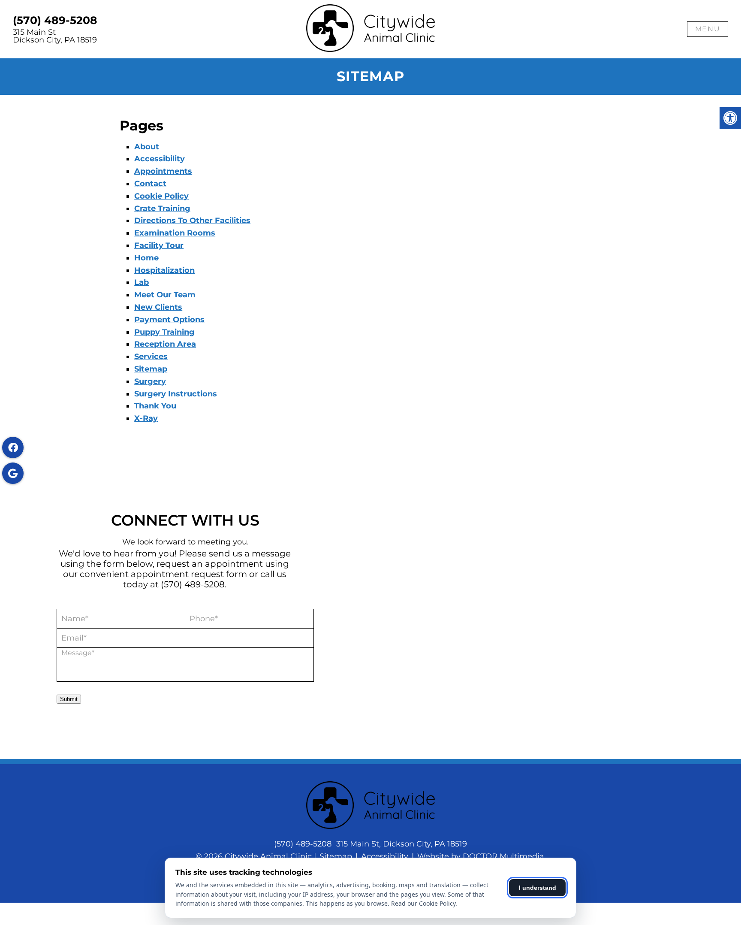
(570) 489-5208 (55, 20)
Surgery (150, 381)
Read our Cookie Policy (423, 903)
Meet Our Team (165, 294)
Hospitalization (164, 270)
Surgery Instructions (175, 394)
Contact (150, 183)
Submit (69, 699)
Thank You (155, 406)
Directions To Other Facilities (192, 220)
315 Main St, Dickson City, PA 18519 (401, 844)
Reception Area (165, 344)
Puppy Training (164, 332)
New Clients (158, 307)
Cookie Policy (161, 196)
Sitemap (150, 369)
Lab (141, 282)
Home (146, 258)
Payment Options (169, 319)
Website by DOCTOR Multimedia (480, 856)
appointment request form (189, 574)
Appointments (163, 171)
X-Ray (146, 418)
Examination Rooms (174, 233)
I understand (537, 887)
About (146, 146)
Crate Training (162, 208)
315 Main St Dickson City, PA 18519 (55, 36)
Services (151, 356)
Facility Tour (159, 245)
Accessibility (159, 158)
